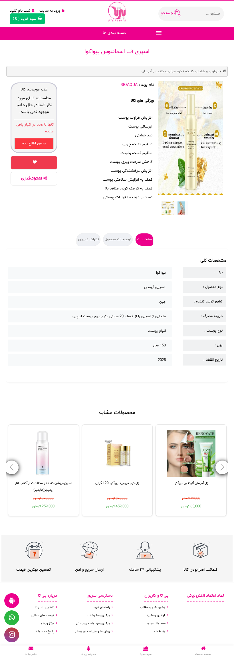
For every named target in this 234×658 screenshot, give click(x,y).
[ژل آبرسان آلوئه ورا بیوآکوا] (191, 453)
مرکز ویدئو (47, 623)
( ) (24, 18)
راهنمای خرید (101, 607)
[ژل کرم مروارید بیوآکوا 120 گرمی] (117, 453)
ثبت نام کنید (20, 10)
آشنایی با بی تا (44, 607)
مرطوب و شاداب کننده (202, 71)
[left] (222, 467)
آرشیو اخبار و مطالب (153, 607)
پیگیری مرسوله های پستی (93, 623)
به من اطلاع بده (34, 143)
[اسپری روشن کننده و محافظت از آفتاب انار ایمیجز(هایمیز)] (43, 453)
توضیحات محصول (118, 239)
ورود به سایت (49, 10)
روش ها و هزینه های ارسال (92, 631)
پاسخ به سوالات (44, 631)
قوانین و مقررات (155, 615)
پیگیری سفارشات (99, 615)
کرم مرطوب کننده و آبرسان (162, 71)
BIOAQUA (129, 85)
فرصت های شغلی (42, 615)
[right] (12, 467)
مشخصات (144, 239)
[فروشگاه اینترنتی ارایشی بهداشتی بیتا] (117, 11)
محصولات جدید (156, 623)
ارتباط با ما (159, 631)
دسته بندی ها (114, 33)
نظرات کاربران (88, 239)
